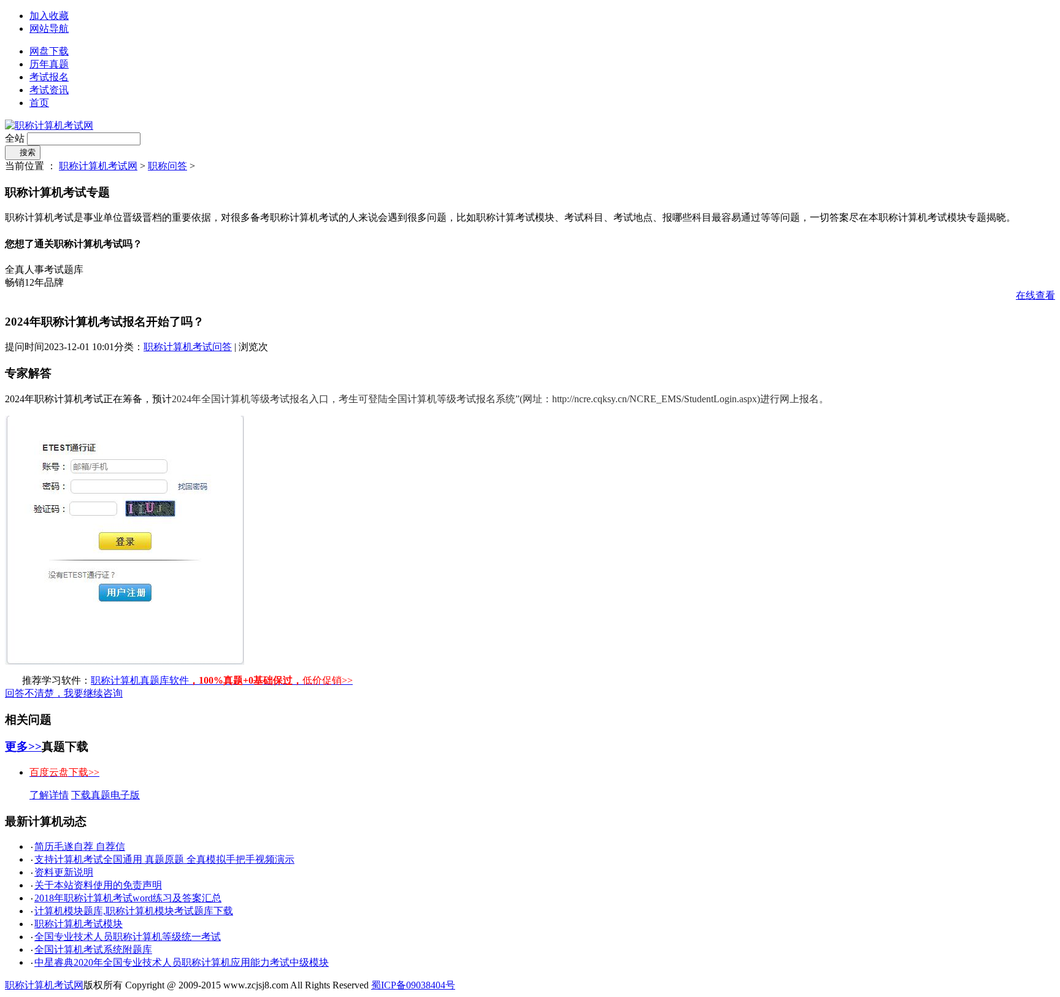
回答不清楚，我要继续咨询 (64, 693)
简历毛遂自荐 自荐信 (79, 846)
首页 (39, 102)
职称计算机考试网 (98, 166)
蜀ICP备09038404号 (413, 985)
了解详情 (49, 795)
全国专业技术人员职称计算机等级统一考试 (127, 936)
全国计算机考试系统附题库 (93, 949)
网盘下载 (49, 51)
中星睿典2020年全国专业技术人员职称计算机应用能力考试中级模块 (181, 962)
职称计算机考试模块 (78, 924)
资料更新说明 (63, 872)
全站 (15, 138)
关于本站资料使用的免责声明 (98, 885)
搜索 (23, 152)
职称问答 (167, 166)
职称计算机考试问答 (188, 347)
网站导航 (49, 28)
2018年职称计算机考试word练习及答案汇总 (127, 898)
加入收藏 (49, 15)
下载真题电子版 (105, 795)
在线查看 (1035, 295)
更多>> (23, 746)
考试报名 (49, 77)
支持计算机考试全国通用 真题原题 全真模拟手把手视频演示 (164, 859)
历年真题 (49, 64)
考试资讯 (49, 90)
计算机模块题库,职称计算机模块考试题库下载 (133, 911)
